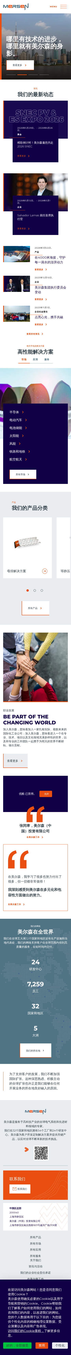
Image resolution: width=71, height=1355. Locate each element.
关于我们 (35, 1260)
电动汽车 (15, 420)
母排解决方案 (16, 571)
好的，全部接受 (17, 1345)
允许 (46, 793)
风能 (12, 443)
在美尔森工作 (33, 837)
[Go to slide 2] (35, 590)
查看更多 (21, 156)
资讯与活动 (35, 1266)
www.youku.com (27, 1153)
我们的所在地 (33, 1050)
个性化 (60, 1345)
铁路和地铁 (17, 451)
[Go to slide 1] (27, 590)
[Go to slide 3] (42, 590)
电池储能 (15, 428)
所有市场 (20, 474)
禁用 (42, 1345)
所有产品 (17, 65)
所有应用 (35, 1249)
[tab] (24, 360)
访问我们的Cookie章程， (26, 1331)
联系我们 (22, 1188)
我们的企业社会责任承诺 (35, 1272)
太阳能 (14, 436)
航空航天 (15, 459)
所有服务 (35, 1256)
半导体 (14, 412)
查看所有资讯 (33, 334)
